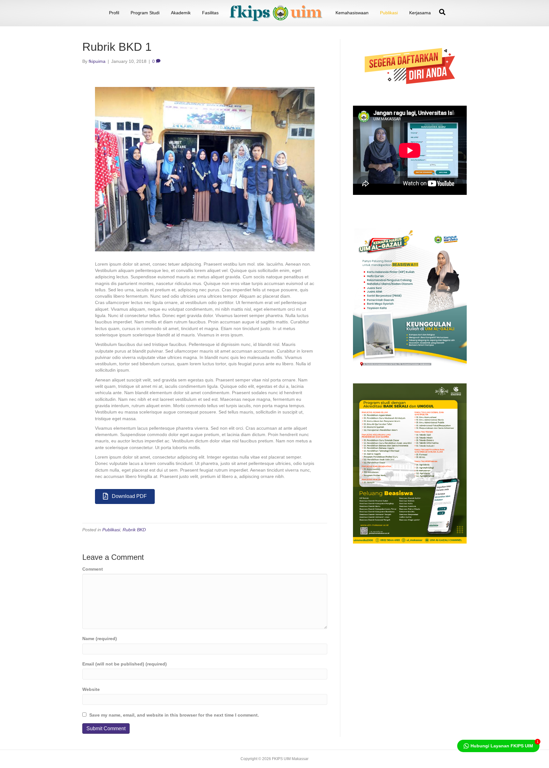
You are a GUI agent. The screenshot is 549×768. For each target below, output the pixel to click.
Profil (114, 12)
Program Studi (145, 12)
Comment (92, 569)
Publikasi (389, 12)
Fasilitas (210, 12)
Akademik (181, 12)
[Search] (440, 12)
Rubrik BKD (134, 529)
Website (91, 689)
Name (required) (99, 638)
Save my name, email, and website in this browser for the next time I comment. (174, 715)
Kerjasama (420, 12)
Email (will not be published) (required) (124, 663)
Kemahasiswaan (352, 12)
